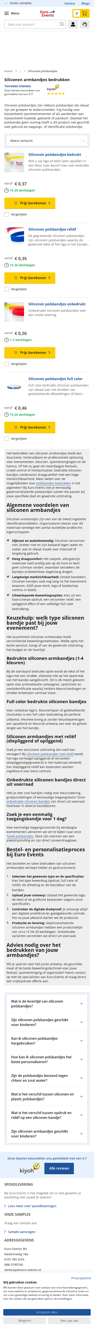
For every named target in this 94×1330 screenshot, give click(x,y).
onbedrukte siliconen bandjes (28, 801)
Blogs (86, 3)
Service (69, 3)
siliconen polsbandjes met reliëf (50, 754)
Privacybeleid (81, 1278)
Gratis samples (21, 3)
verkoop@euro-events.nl (22, 1270)
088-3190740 (13, 1264)
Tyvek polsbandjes (20, 836)
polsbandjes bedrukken (53, 483)
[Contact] (85, 24)
